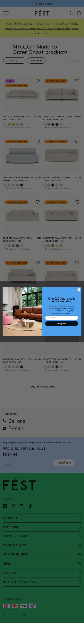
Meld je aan (61, 323)
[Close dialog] (78, 289)
